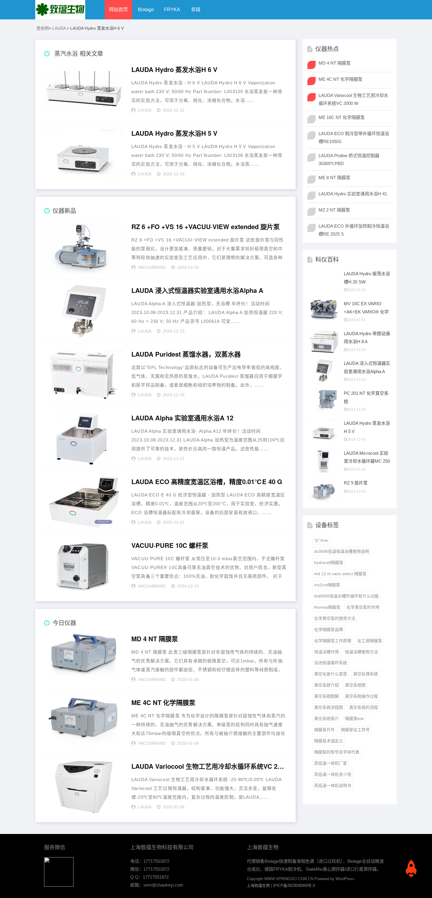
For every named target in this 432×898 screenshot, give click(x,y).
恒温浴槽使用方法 (361, 651)
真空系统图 (355, 685)
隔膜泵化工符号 (355, 729)
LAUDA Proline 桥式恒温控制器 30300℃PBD (349, 159)
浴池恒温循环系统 (330, 662)
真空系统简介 (326, 718)
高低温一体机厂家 (330, 763)
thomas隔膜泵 (327, 607)
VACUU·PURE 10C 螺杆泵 (169, 545)
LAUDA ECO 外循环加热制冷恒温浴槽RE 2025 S (354, 230)
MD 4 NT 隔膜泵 (154, 639)
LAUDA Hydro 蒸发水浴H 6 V (174, 69)
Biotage (146, 9)
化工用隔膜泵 (369, 640)
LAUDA (59, 28)
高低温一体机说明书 (332, 785)
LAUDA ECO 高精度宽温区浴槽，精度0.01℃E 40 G (206, 481)
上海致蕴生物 (258, 885)
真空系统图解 (326, 696)
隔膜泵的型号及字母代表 (336, 752)
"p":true (321, 540)
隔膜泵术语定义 (328, 740)
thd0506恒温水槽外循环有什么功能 (346, 596)
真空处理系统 (365, 674)
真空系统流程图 (328, 707)
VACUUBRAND (152, 267)
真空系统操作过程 (361, 696)
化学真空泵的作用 (362, 607)
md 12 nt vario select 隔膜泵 (340, 573)
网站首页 (118, 9)
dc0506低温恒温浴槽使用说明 (341, 551)
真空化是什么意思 (330, 674)
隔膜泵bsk (354, 718)
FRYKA (172, 9)
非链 (195, 9)
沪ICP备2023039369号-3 (294, 885)
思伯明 (42, 28)
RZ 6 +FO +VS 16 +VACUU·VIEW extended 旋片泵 (205, 226)
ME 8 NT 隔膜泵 (334, 177)
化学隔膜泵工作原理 (332, 640)
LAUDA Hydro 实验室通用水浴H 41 (353, 193)
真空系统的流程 (363, 707)
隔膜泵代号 (324, 729)
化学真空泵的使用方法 (334, 618)
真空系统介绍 (326, 685)
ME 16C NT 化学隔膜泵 (342, 117)
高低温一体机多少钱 (332, 774)
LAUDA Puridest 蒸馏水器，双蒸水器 (186, 354)
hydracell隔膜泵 (328, 562)
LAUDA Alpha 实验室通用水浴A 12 (182, 418)
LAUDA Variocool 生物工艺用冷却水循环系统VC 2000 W (209, 766)
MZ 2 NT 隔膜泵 (334, 209)
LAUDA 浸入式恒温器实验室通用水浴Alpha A (197, 290)
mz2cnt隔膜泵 (327, 585)
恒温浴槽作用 (326, 651)
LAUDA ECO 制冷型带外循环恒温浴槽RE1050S (354, 137)
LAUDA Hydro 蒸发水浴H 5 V (174, 133)
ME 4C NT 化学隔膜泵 (163, 702)
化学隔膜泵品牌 (328, 629)
